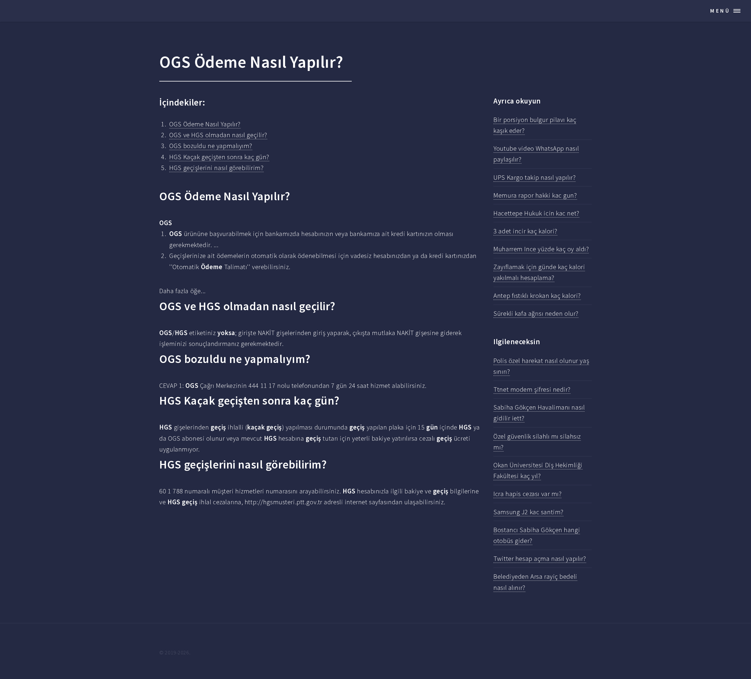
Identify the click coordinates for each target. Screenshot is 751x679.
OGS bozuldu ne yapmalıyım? (210, 146)
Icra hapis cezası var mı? (527, 494)
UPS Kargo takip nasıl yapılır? (534, 177)
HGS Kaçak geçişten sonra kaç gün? (219, 157)
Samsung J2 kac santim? (528, 512)
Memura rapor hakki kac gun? (535, 195)
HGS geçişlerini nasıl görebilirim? (216, 168)
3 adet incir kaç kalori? (525, 231)
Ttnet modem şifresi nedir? (532, 389)
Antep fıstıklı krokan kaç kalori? (537, 295)
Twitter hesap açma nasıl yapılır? (539, 558)
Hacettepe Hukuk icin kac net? (536, 213)
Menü (720, 10)
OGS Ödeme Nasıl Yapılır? (205, 124)
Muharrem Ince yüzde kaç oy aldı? (541, 249)
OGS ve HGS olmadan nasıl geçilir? (218, 135)
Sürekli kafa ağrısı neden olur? (536, 313)
